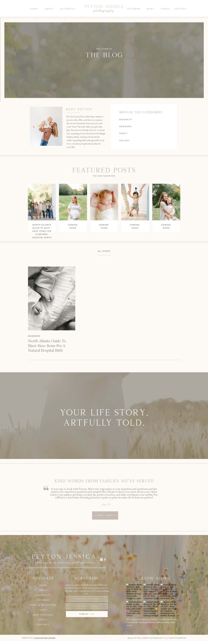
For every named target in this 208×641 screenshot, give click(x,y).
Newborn (34, 336)
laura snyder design (44, 638)
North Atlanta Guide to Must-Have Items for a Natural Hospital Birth (41, 231)
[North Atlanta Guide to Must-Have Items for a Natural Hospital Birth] (51, 298)
